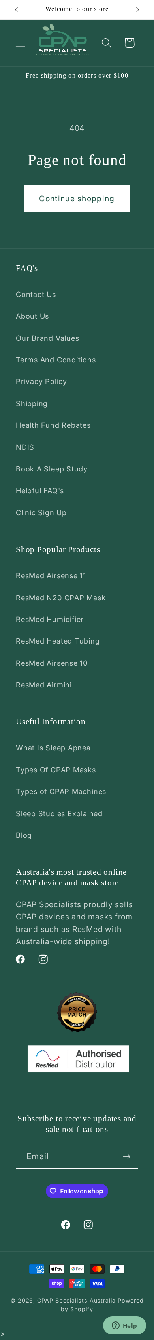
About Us (32, 316)
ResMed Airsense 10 (52, 663)
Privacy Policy (41, 381)
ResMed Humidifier (50, 619)
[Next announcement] (137, 10)
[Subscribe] (126, 1157)
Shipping (32, 403)
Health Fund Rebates (53, 425)
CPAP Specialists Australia (76, 1300)
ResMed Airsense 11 (51, 575)
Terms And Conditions (56, 359)
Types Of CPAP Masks (56, 769)
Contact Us (36, 294)
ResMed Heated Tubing (58, 641)
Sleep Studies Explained (59, 813)
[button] (20, 43)
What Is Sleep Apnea (53, 747)
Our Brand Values (47, 338)
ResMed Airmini (44, 684)
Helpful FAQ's (40, 490)
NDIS (25, 447)
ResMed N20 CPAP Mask (61, 597)
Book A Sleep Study (52, 468)
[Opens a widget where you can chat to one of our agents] (124, 1326)
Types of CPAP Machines (61, 791)
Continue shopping (77, 198)
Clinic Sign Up (41, 512)
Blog (24, 835)
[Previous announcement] (16, 10)
